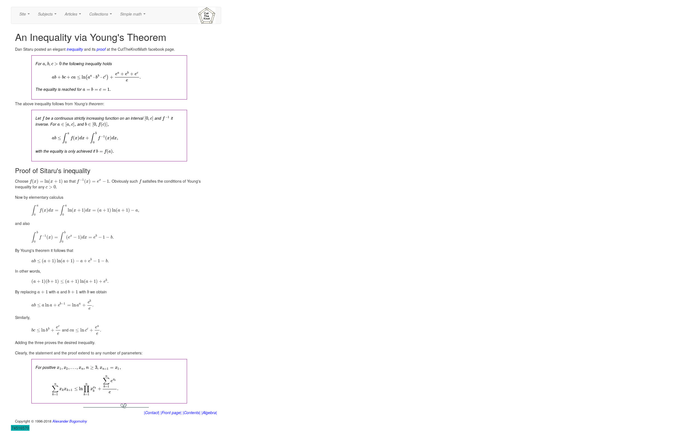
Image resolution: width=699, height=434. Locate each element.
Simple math (134, 15)
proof (101, 49)
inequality (75, 49)
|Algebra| (209, 412)
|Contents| (191, 412)
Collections (101, 15)
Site (25, 15)
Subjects (48, 15)
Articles (74, 15)
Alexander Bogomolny (69, 421)
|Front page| (171, 412)
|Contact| (151, 412)
